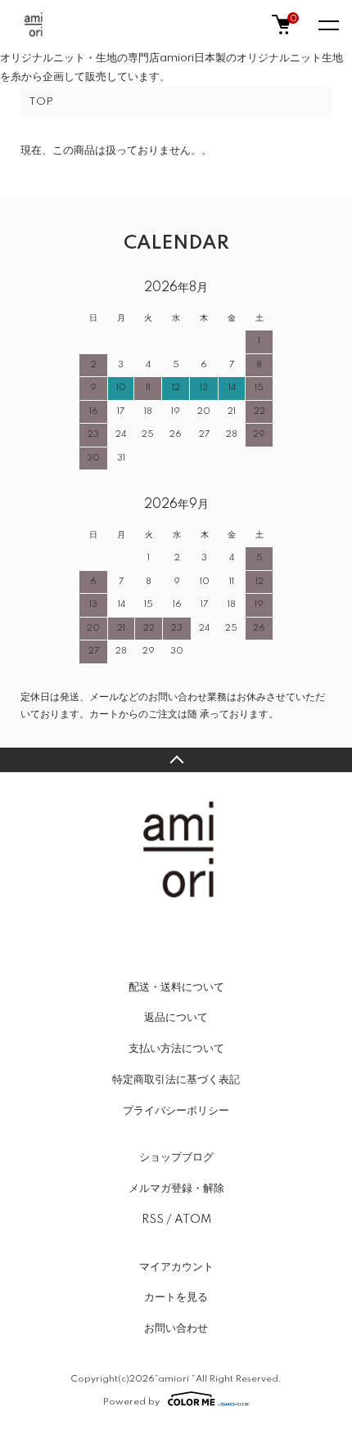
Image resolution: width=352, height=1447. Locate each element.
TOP (41, 102)
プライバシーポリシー (176, 1111)
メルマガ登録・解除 (176, 1188)
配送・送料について (176, 987)
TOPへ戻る (176, 760)
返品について (176, 1017)
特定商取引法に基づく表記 (176, 1079)
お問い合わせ (176, 1328)
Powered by (131, 1401)
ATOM (192, 1219)
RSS (153, 1219)
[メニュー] (327, 24)
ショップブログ (176, 1157)
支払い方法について (176, 1048)
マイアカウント (176, 1267)
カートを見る (176, 1297)
